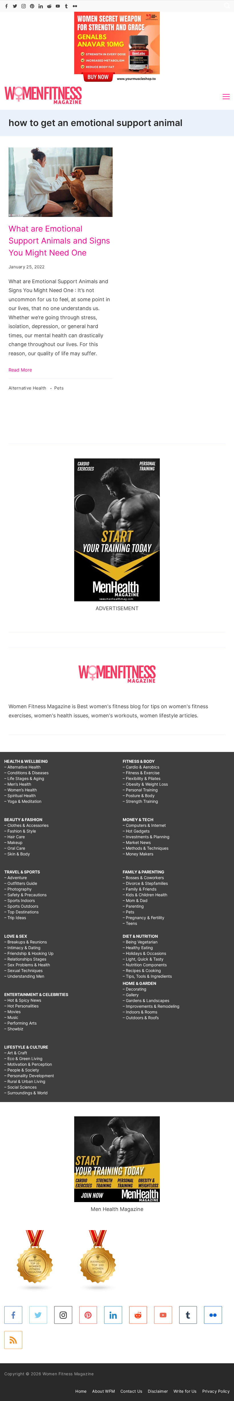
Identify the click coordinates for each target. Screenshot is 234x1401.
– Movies (12, 1011)
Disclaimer (158, 1391)
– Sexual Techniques (23, 970)
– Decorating (134, 989)
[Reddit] (49, 6)
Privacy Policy (216, 1391)
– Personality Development (29, 1075)
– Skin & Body (17, 853)
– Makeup (13, 842)
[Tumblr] (66, 6)
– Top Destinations (21, 911)
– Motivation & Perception (28, 1064)
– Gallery (131, 994)
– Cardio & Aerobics (141, 767)
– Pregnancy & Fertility (143, 917)
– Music (11, 1017)
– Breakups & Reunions (25, 941)
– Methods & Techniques (145, 848)
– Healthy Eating (138, 947)
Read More (20, 370)
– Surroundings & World (26, 1092)
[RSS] (13, 1340)
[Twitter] (15, 6)
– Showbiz (13, 1028)
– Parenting (133, 906)
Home (80, 1391)
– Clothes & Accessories (26, 825)
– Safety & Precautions (25, 894)
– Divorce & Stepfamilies (145, 883)
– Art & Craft (15, 1052)
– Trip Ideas (15, 917)
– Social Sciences (20, 1087)
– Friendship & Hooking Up (29, 953)
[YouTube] (58, 6)
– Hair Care (14, 836)
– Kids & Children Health (145, 894)
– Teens (130, 923)
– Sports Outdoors (21, 906)
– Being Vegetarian (140, 941)
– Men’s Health (17, 784)
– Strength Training (140, 801)
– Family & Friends (139, 889)
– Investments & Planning (146, 836)
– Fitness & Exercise (141, 772)
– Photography (18, 889)
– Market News (137, 842)
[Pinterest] (32, 6)
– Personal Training (140, 789)
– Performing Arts (20, 1023)
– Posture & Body (139, 795)
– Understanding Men (24, 976)
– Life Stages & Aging (24, 778)
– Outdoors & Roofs (141, 1017)
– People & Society (21, 1069)
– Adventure (15, 877)
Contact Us (131, 1391)
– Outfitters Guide (20, 883)
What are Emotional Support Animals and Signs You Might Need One (59, 241)
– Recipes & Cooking (142, 970)
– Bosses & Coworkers (143, 877)
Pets (59, 388)
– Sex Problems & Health (27, 964)
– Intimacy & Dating (22, 947)
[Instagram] (23, 6)
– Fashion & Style (20, 831)
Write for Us (185, 1391)
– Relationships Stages (25, 959)
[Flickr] (75, 6)
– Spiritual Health (20, 795)
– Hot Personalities (21, 1005)
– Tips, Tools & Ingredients (147, 976)
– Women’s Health (20, 789)
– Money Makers (138, 853)
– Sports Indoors (19, 900)
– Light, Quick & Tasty (143, 959)
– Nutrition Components (145, 964)
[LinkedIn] (41, 6)
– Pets (128, 911)
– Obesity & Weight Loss (145, 784)
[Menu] (226, 96)
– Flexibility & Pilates (141, 778)
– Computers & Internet (144, 825)
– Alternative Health (22, 767)
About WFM (103, 1391)
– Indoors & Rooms (140, 1011)
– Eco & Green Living (23, 1058)
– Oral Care (14, 848)
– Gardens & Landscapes (146, 1000)
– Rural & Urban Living (24, 1081)
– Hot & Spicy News (22, 1000)
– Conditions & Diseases (26, 772)
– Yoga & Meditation (22, 801)
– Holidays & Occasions (144, 953)
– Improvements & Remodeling (151, 1006)
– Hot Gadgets (136, 831)
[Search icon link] (225, 6)
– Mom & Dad (135, 900)
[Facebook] (6, 6)
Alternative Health (28, 388)
